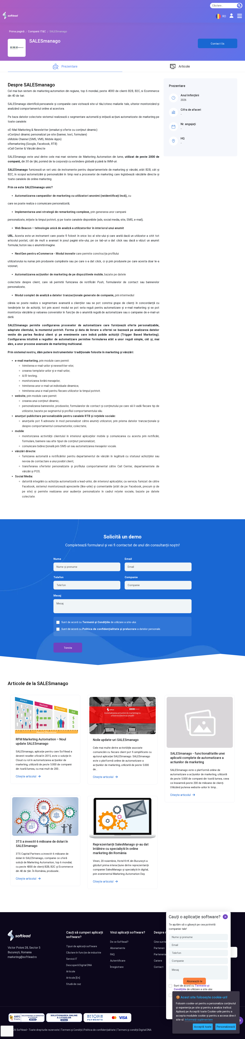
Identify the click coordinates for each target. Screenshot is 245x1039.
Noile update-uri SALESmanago (116, 740)
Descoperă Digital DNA (79, 965)
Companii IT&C (37, 31)
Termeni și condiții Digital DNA (134, 1029)
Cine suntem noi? (164, 941)
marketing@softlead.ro (22, 957)
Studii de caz (73, 984)
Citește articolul (26, 776)
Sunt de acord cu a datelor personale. (111, 629)
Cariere (158, 960)
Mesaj (57, 595)
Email (128, 559)
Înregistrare (117, 967)
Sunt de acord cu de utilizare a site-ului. (193, 987)
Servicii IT (71, 958)
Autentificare (117, 960)
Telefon (58, 577)
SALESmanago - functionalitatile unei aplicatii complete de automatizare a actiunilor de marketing (197, 758)
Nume (57, 559)
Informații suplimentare (199, 1019)
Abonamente (117, 948)
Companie (131, 577)
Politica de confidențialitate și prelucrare (109, 629)
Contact (158, 967)
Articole (70, 971)
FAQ (112, 954)
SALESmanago (44, 41)
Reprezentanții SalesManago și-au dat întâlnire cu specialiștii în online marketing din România (121, 848)
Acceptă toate (202, 1026)
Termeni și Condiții (71, 1029)
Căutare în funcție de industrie (83, 952)
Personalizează (226, 1026)
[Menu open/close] (239, 16)
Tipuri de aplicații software (81, 946)
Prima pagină (16, 31)
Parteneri (159, 948)
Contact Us (217, 43)
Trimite (68, 647)
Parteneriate (161, 954)
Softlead (22, 1029)
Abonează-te (194, 981)
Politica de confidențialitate (100, 1029)
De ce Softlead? (119, 941)
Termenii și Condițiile (96, 622)
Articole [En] (73, 977)
